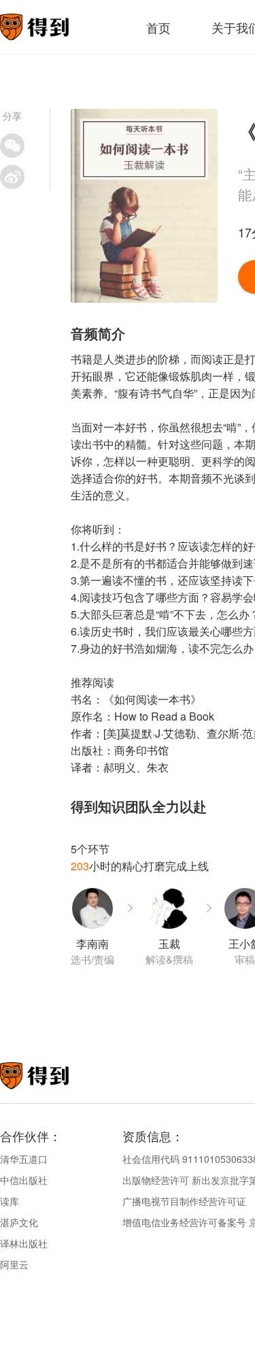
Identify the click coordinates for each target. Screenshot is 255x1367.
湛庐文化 (19, 1222)
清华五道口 (24, 1159)
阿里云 (14, 1264)
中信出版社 (24, 1180)
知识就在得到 (52, 1075)
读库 (9, 1201)
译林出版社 (24, 1243)
